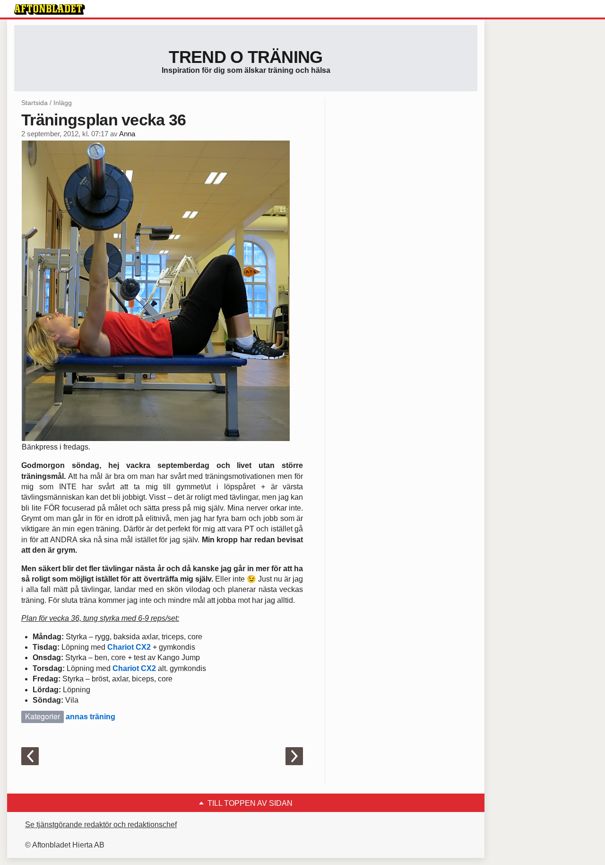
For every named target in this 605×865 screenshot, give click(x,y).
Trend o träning (245, 57)
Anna (127, 134)
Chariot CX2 (129, 647)
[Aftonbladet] (49, 9)
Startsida (34, 102)
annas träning (90, 717)
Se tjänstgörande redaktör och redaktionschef (101, 825)
